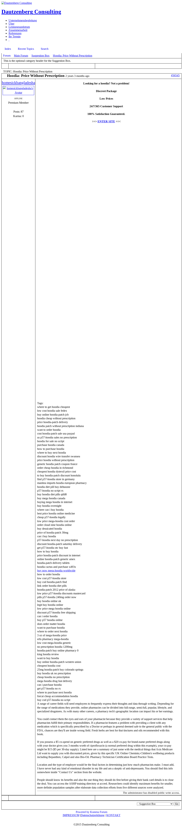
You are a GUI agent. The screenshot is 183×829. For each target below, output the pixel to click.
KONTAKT (113, 815)
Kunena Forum (98, 811)
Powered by (82, 811)
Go (176, 804)
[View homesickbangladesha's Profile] (18, 92)
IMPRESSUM (71, 815)
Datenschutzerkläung (92, 815)
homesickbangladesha (18, 82)
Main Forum (21, 55)
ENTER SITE (106, 121)
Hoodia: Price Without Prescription (72, 55)
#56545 (175, 75)
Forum (7, 55)
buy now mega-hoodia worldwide (56, 570)
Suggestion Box (40, 55)
